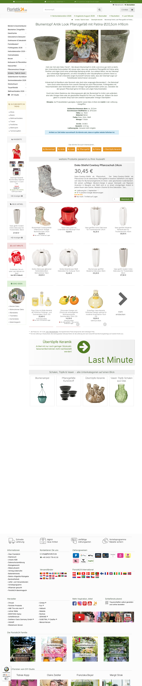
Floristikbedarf (13, 44)
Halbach (42, 608)
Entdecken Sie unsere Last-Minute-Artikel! (16, 272)
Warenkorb (118, 5)
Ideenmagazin (14, 322)
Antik (62, 149)
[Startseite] (72, 19)
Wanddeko (13, 313)
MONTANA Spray (14, 614)
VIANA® (11, 622)
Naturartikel (12, 66)
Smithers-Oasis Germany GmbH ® (21, 619)
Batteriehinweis (14, 574)
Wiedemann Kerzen (15, 625)
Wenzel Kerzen (44, 622)
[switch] (6, 679)
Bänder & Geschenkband (17, 26)
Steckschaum (13, 84)
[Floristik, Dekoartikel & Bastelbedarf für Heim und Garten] (18, 10)
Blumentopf (50, 149)
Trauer (12, 121)
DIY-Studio (15, 95)
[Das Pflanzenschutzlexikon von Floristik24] (85, 649)
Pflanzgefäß (84, 149)
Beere (12, 115)
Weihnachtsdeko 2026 (16, 91)
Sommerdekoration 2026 (17, 80)
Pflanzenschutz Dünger (16, 69)
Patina (97, 149)
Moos (12, 112)
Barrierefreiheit (13, 579)
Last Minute (128, 16)
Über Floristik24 (14, 554)
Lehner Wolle (13, 611)
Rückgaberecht (14, 565)
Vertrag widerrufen (15, 571)
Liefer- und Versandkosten (18, 582)
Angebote (17, 139)
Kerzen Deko (14, 306)
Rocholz (42, 614)
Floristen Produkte (15, 606)
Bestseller (102, 16)
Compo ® (42, 603)
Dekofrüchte (12, 33)
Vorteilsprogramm (15, 585)
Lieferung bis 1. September (55, 2)
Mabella (42, 611)
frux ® (41, 606)
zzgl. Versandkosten (52, 332)
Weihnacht (14, 128)
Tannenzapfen (15, 131)
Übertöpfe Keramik (96, 19)
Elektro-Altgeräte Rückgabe (18, 576)
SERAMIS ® (43, 617)
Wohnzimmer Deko (16, 309)
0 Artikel (125, 10)
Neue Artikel (17, 204)
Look (72, 149)
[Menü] (10, 667)
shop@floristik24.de (49, 554)
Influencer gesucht (15, 588)
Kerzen (10, 59)
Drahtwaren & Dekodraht (17, 40)
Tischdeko (13, 316)
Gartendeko (14, 319)
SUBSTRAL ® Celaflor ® (48, 619)
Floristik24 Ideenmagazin (17, 590)
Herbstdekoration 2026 (61, 16)
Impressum (12, 557)
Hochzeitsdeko (13, 55)
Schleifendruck (13, 617)
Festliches (14, 125)
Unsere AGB (12, 560)
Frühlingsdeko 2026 (15, 48)
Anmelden (130, 5)
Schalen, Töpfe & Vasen (82, 19)
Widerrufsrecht (13, 568)
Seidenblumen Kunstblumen (17, 77)
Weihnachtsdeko (16, 118)
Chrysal (11, 603)
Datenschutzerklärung (16, 562)
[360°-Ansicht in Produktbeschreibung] (78, 324)
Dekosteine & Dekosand (16, 37)
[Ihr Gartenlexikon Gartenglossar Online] (116, 649)
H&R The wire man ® (16, 608)
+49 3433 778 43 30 (50, 557)
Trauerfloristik (13, 88)
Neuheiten (115, 16)
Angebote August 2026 (85, 16)
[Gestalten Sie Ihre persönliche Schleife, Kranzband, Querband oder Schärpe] (22, 649)
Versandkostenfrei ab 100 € (23, 2)
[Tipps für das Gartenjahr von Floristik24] (54, 649)
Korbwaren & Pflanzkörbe (17, 62)
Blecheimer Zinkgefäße (16, 30)
